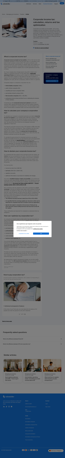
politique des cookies (38, 228)
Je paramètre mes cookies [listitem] (24, 233)
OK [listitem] (41, 233)
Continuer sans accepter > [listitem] (22, 230)
